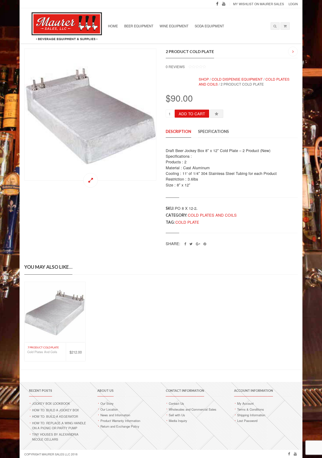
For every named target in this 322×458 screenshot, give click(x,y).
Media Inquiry (178, 420)
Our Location (109, 409)
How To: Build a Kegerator (55, 416)
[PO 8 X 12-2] (90, 115)
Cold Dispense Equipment (237, 79)
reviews (175, 66)
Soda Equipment (209, 26)
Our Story (107, 403)
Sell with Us (177, 415)
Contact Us (176, 403)
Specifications (213, 131)
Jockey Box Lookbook (51, 403)
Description (178, 131)
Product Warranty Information (120, 420)
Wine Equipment (174, 26)
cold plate (187, 222)
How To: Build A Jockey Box (55, 410)
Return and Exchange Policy (119, 426)
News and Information (115, 415)
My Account (245, 403)
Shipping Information (251, 415)
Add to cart (192, 113)
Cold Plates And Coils (212, 215)
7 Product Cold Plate (43, 347)
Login (293, 4)
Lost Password (247, 420)
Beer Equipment (138, 26)
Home (113, 26)
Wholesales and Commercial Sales (192, 409)
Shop (204, 79)
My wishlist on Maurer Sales (258, 4)
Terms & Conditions (250, 409)
